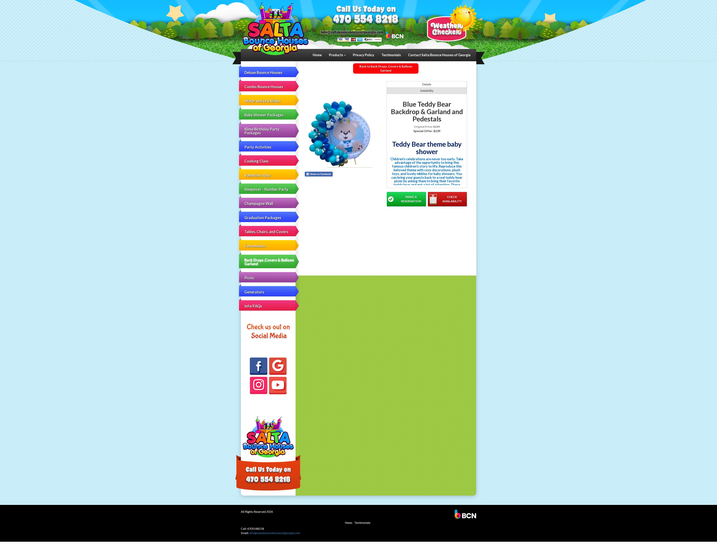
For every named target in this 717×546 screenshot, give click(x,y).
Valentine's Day (257, 175)
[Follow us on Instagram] (258, 385)
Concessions (255, 246)
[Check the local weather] (451, 22)
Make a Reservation (411, 199)
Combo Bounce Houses (263, 86)
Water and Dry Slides (262, 101)
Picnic (249, 278)
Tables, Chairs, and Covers (266, 231)
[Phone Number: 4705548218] (366, 19)
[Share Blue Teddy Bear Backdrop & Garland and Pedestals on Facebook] (345, 174)
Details (426, 84)
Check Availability (452, 199)
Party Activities (257, 147)
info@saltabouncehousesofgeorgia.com (274, 533)
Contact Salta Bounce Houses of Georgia (439, 55)
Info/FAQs (253, 306)
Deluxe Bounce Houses (263, 72)
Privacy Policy (363, 55)
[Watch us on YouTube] (278, 385)
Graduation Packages (262, 217)
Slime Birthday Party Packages (262, 131)
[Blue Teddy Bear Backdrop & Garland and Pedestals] (345, 124)
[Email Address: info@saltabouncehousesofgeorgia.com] (352, 32)
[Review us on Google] (278, 366)
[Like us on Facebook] (258, 366)
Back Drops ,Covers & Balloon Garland (269, 262)
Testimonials (391, 55)
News (348, 522)
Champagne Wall (258, 203)
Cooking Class (256, 161)
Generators (254, 292)
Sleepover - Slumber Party (266, 189)
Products (336, 55)
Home (317, 55)
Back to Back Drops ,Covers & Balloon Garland (385, 68)
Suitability (426, 90)
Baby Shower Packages (264, 115)
